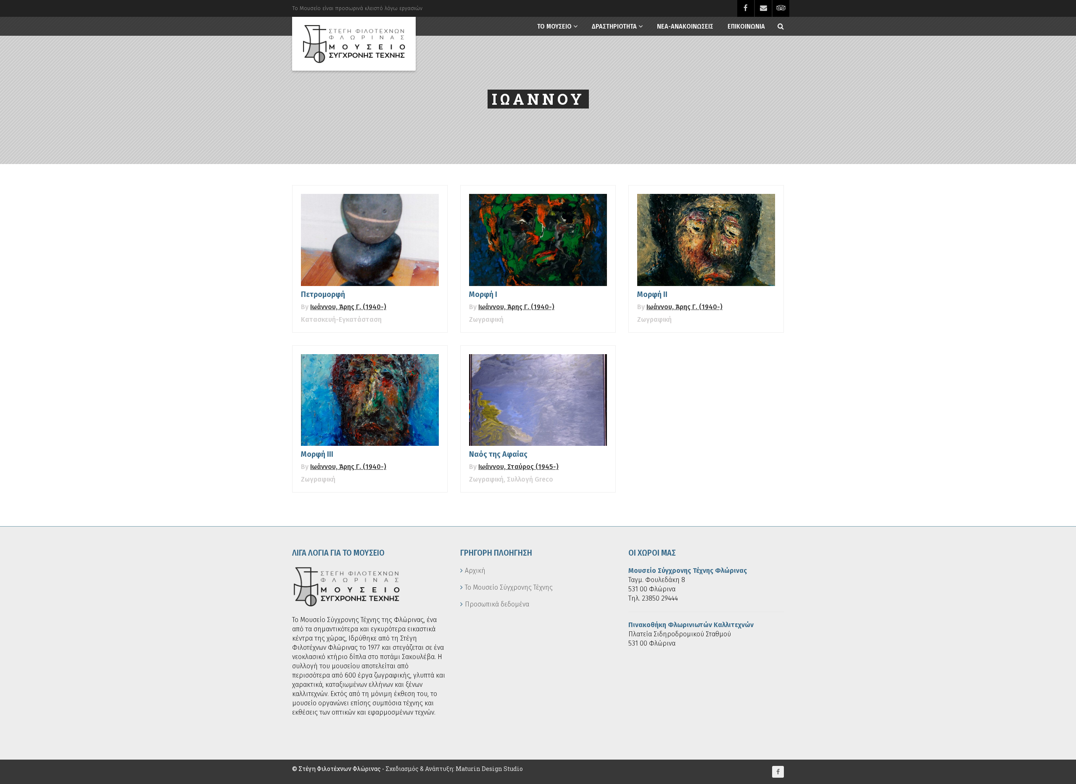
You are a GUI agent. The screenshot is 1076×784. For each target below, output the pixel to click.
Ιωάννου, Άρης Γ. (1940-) (348, 307)
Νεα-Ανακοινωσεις (685, 26)
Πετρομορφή (323, 294)
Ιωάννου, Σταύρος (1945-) (518, 467)
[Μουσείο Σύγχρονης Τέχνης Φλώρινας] (353, 44)
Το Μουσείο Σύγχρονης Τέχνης (509, 587)
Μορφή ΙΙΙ (317, 454)
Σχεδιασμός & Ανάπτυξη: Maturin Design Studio (454, 769)
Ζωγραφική (486, 319)
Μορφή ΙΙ (652, 294)
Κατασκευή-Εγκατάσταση (341, 319)
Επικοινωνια (746, 26)
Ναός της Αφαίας (498, 454)
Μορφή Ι (483, 294)
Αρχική (475, 571)
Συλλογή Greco (530, 479)
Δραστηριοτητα (614, 26)
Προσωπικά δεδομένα (497, 604)
